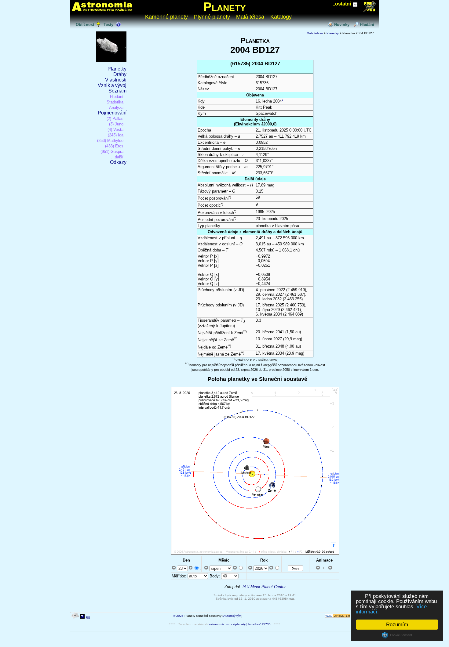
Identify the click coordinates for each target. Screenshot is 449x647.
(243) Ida (115, 135)
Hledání (367, 24)
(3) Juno (116, 124)
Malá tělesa (250, 17)
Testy (108, 24)
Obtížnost (85, 24)
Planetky (117, 68)
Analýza (116, 107)
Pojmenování (112, 112)
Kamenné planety (166, 17)
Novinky (341, 24)
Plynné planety (212, 17)
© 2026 (178, 615)
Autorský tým (232, 615)
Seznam (117, 90)
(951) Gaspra (111, 151)
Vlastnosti (115, 79)
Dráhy (119, 74)
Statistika (115, 102)
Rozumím (397, 624)
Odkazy (118, 162)
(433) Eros (114, 146)
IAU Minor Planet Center (264, 586)
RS (88, 617)
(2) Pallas (115, 118)
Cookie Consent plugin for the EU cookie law (397, 635)
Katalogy (281, 17)
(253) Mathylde (110, 140)
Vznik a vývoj (112, 85)
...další (117, 157)
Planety (224, 6)
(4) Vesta (115, 129)
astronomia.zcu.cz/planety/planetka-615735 (240, 624)
